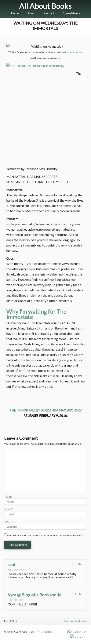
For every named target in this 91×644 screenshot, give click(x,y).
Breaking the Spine (68, 52)
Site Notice (46, 631)
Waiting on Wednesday (75, 621)
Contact (49, 13)
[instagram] (77, 631)
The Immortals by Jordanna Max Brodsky (46, 410)
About (31, 13)
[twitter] (78, 637)
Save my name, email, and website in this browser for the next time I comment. (45, 535)
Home (15, 13)
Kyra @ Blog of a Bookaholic (34, 594)
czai (11, 564)
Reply (78, 563)
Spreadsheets (71, 13)
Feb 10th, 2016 (16, 569)
